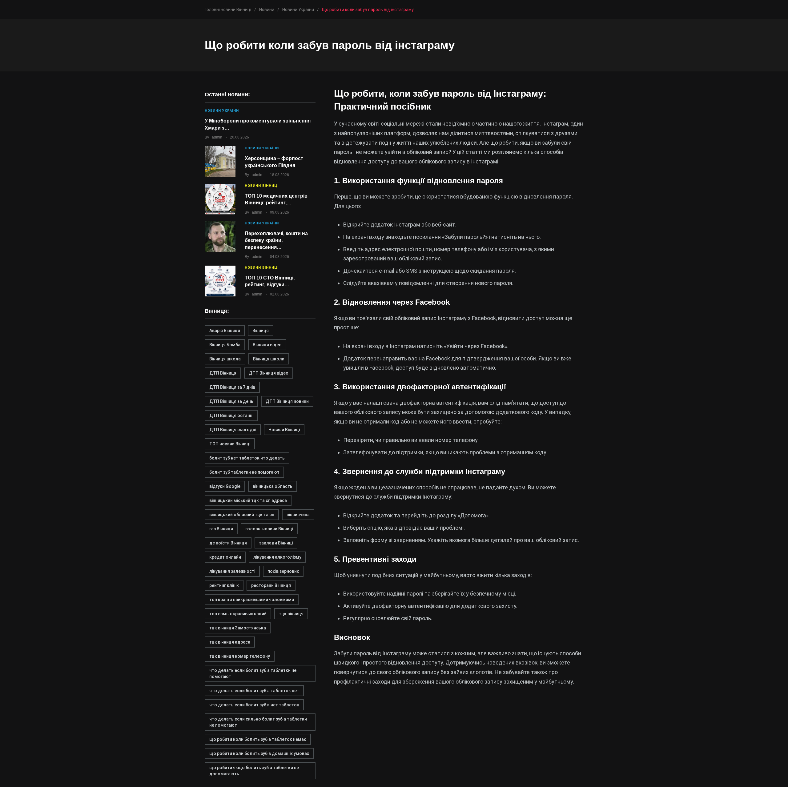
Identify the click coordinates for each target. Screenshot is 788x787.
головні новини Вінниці (269, 528)
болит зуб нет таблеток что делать (247, 458)
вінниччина (298, 514)
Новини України (222, 111)
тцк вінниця (291, 613)
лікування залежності (232, 571)
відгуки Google (224, 486)
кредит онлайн (225, 557)
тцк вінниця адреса (229, 642)
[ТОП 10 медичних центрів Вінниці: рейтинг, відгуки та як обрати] (220, 199)
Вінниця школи (268, 358)
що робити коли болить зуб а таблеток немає (257, 739)
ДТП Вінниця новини (287, 401)
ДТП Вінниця (222, 373)
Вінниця (260, 330)
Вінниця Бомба (224, 344)
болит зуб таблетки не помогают (244, 472)
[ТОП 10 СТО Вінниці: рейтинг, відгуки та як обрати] (220, 281)
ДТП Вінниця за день (231, 401)
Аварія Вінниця (224, 330)
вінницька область (272, 486)
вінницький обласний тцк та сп (241, 514)
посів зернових (283, 571)
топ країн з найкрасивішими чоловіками (251, 599)
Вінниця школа (225, 358)
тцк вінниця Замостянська (237, 627)
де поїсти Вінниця (228, 542)
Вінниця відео (267, 344)
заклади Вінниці (276, 542)
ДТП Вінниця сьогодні (232, 429)
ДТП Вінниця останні (231, 415)
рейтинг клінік (224, 585)
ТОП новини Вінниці (229, 443)
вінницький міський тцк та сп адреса (248, 500)
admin (217, 137)
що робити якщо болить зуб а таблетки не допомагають (254, 770)
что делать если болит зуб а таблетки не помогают (252, 673)
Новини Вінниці (262, 186)
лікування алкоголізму (277, 557)
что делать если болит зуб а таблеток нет (254, 690)
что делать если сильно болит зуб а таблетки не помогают (258, 722)
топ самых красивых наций (238, 613)
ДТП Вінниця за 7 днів (232, 387)
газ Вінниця (221, 528)
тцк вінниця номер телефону (239, 656)
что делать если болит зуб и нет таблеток (254, 704)
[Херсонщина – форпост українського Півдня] (220, 161)
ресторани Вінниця (271, 585)
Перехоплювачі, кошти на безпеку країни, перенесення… (276, 240)
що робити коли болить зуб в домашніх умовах (259, 753)
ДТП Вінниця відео (268, 373)
